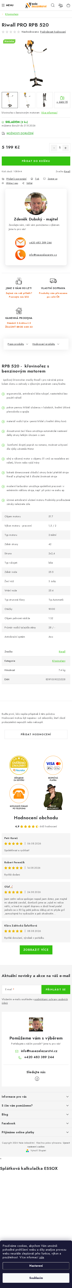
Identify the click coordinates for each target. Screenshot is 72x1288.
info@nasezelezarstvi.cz (43, 255)
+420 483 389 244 (40, 242)
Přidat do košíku (36, 161)
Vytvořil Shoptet (38, 1150)
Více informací (49, 112)
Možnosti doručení (20, 133)
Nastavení (36, 1266)
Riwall (67, 171)
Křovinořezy (59, 661)
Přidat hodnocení (36, 734)
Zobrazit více (36, 950)
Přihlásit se (56, 989)
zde (41, 1257)
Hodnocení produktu (44, 344)
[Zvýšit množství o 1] (65, 148)
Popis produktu (16, 344)
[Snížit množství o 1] (54, 148)
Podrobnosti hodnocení (53, 32)
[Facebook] (37, 1079)
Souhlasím (36, 1278)
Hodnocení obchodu (36, 817)
